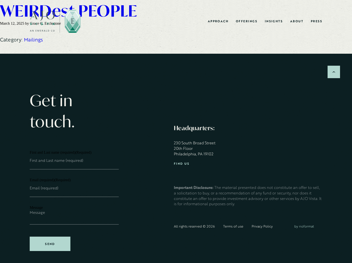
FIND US (181, 164)
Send (50, 244)
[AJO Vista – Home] (55, 21)
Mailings (33, 39)
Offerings (246, 21)
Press (316, 21)
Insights (274, 21)
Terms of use (233, 226)
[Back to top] (334, 72)
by (304, 226)
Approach (218, 21)
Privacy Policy (262, 226)
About (296, 21)
